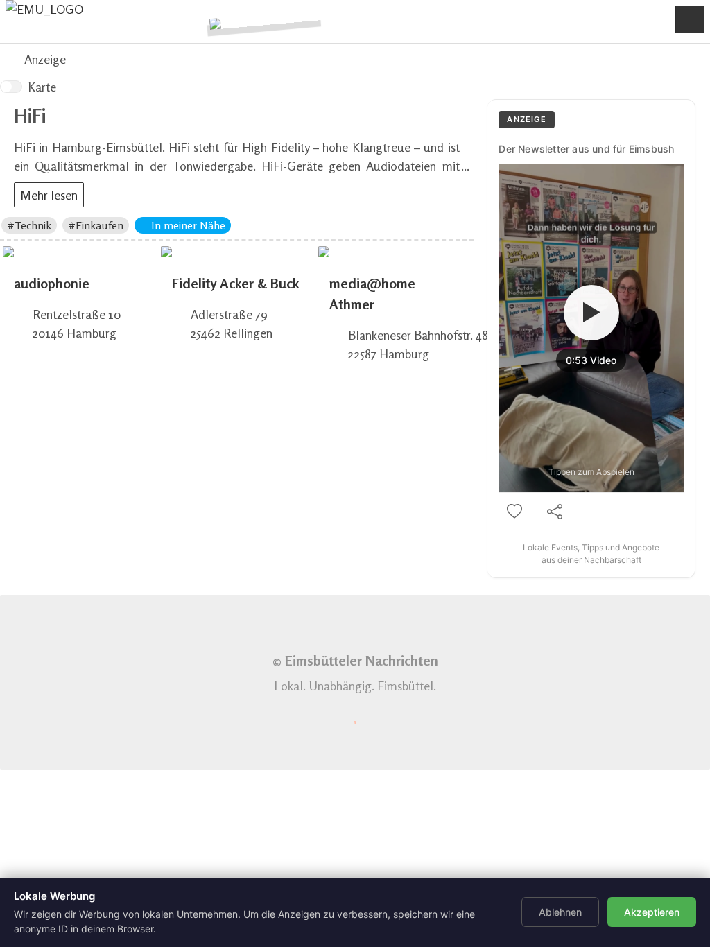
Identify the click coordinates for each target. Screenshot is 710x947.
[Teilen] (555, 511)
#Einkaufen (95, 225)
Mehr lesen (49, 194)
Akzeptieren (651, 912)
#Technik (29, 225)
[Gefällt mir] (514, 511)
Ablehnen (560, 912)
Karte (42, 86)
